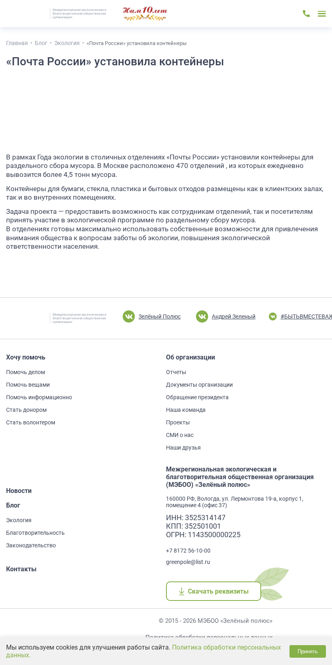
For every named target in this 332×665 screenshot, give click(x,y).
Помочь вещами (28, 384)
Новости (19, 491)
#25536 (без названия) (145, 14)
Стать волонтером (30, 422)
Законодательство (31, 545)
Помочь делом (25, 372)
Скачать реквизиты (218, 591)
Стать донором (26, 410)
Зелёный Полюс (159, 316)
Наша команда (186, 410)
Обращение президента (197, 397)
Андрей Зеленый (233, 316)
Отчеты (176, 372)
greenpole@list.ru (188, 562)
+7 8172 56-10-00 (188, 550)
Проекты (178, 422)
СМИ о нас (180, 435)
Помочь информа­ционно (39, 397)
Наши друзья (183, 447)
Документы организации (199, 384)
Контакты (21, 569)
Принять (308, 651)
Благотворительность (35, 532)
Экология (19, 520)
